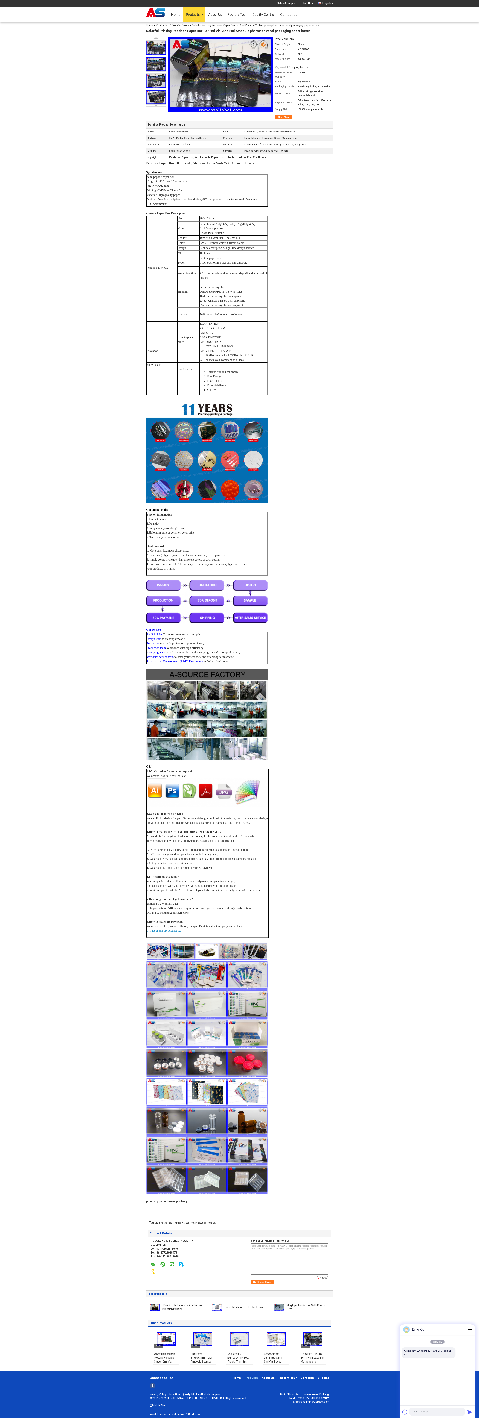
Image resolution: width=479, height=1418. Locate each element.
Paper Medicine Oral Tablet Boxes (245, 1307)
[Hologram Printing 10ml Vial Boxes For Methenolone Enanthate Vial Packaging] (313, 1339)
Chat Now (307, 3)
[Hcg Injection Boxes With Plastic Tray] (279, 1307)
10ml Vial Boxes (179, 25)
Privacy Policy (158, 1394)
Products (193, 14)
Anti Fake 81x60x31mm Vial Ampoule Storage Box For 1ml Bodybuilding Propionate (201, 1363)
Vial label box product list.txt (164, 930)
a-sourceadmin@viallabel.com (311, 1401)
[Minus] (469, 1329)
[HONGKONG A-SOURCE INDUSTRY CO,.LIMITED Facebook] (152, 1386)
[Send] (470, 1412)
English (326, 3)
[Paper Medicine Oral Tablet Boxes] (217, 1307)
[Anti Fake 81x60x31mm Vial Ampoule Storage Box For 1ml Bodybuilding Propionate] (203, 1339)
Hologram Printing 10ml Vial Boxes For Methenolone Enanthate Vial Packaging (312, 1361)
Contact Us (288, 14)
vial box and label (164, 1222)
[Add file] (405, 1412)
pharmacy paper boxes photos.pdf (168, 1201)
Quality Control (263, 14)
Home (175, 14)
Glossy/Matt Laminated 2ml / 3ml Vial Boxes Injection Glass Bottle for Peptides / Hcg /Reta (275, 1363)
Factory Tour (237, 14)
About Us (215, 14)
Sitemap (323, 1378)
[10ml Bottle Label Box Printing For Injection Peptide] (155, 1307)
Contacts (307, 1378)
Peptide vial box (181, 1222)
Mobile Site (159, 1405)
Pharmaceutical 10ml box (203, 1222)
